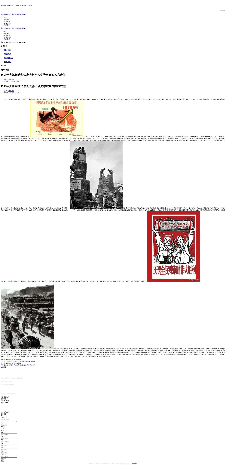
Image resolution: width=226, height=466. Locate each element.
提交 (2, 460)
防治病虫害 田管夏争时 (13, 359)
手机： (3, 432)
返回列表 (3, 367)
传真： (3, 440)
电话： (3, 436)
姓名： (3, 423)
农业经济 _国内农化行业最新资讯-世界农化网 (20, 361)
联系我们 (7, 25)
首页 (5, 17)
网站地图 (134, 463)
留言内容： (5, 417)
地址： (3, 447)
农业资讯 (7, 21)
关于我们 (7, 19)
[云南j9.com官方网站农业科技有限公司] (13, 14)
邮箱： (3, 443)
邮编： (3, 451)
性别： (3, 427)
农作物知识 (7, 23)
